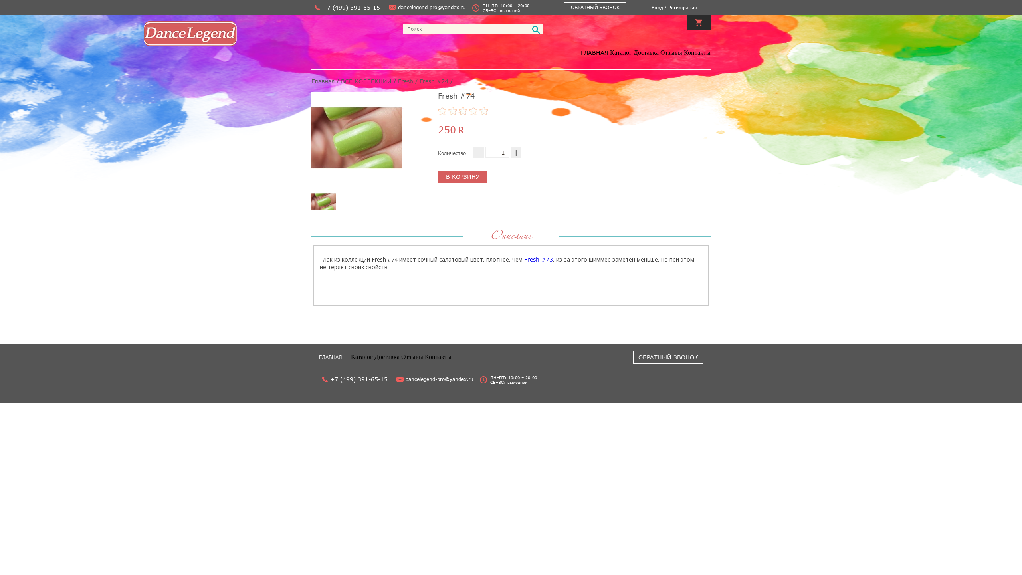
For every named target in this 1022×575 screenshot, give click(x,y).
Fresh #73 (538, 259)
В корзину (462, 176)
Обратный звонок (595, 7)
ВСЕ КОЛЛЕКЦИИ (366, 81)
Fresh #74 (434, 81)
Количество (452, 153)
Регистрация (682, 7)
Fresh (405, 81)
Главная (594, 52)
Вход (657, 7)
